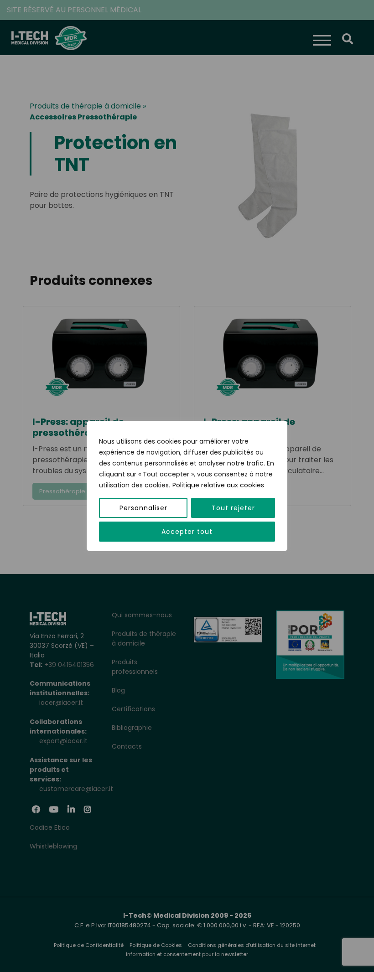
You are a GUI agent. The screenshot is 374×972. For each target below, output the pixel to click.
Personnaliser (143, 507)
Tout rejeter (233, 507)
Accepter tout (187, 531)
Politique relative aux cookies (218, 485)
